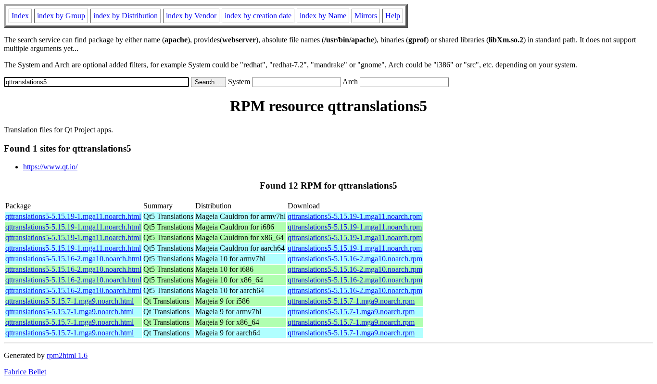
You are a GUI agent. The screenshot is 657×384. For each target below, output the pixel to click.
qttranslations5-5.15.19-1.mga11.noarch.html (73, 216)
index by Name (323, 16)
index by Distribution (125, 16)
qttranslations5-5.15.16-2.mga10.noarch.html (73, 259)
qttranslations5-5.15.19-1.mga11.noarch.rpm (355, 216)
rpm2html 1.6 (67, 355)
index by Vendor (191, 16)
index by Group (61, 16)
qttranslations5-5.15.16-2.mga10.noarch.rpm (355, 259)
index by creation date (258, 16)
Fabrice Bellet (25, 372)
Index (20, 16)
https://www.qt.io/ (50, 167)
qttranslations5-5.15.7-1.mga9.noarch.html (69, 301)
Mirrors (365, 16)
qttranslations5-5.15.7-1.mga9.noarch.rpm (351, 301)
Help (392, 16)
